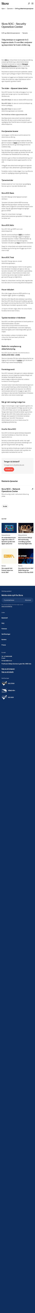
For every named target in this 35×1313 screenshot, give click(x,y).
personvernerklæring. (7, 606)
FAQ (3, 623)
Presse (4, 645)
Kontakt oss (9, 469)
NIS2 (12, 355)
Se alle (5, 506)
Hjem (3, 8)
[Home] (5, 3)
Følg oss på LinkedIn (8, 672)
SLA (18, 243)
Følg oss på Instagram (8, 669)
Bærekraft (5, 618)
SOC (6, 60)
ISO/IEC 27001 (6, 355)
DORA (18, 355)
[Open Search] (29, 4)
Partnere (4, 629)
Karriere (4, 639)
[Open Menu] (32, 3)
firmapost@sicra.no (7, 660)
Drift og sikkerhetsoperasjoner (24, 8)
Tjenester (10, 8)
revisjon (19, 360)
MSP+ (20, 235)
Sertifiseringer (6, 634)
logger (15, 143)
